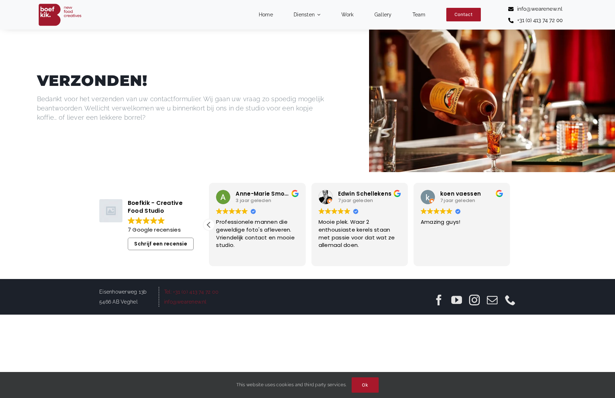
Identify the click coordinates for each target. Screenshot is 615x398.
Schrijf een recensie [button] (160, 243)
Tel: (168, 292)
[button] (209, 224)
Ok (365, 385)
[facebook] (438, 300)
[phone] (510, 300)
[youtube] (456, 300)
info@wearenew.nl (185, 302)
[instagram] (474, 300)
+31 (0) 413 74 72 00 (196, 292)
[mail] (492, 300)
